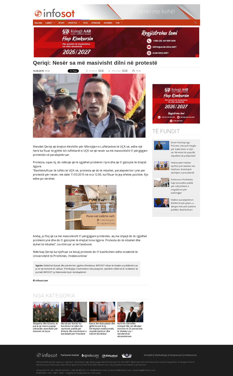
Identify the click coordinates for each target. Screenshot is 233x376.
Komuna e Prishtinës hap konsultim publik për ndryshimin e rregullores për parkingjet (182, 186)
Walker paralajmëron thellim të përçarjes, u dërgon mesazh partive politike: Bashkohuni (183, 204)
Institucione (190, 355)
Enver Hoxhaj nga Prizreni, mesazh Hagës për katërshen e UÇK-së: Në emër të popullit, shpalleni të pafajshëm (183, 149)
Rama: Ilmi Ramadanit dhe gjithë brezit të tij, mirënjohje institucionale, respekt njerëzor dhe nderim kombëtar (102, 328)
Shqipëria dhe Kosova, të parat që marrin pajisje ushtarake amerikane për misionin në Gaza (45, 327)
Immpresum (175, 355)
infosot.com (54, 13)
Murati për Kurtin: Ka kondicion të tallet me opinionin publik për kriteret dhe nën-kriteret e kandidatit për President (74, 328)
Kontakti (148, 355)
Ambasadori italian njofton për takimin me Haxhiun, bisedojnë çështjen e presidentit (183, 167)
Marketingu (161, 355)
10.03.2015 (38, 70)
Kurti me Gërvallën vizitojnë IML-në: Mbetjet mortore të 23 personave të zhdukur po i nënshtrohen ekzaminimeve (129, 330)
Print (136, 70)
